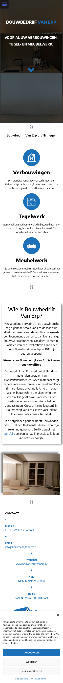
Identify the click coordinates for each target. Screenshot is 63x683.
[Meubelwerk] (31, 245)
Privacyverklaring (38, 678)
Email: (8, 542)
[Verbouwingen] (31, 157)
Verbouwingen (31, 172)
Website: (31, 559)
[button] (58, 615)
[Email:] (6, 536)
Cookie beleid (21, 678)
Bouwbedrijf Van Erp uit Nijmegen (31, 135)
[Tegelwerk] (31, 201)
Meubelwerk (31, 260)
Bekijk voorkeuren (32, 671)
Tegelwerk (31, 216)
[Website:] (31, 553)
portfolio (9, 433)
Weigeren (31, 661)
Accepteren (31, 652)
